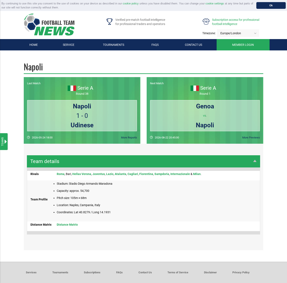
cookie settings (214, 3)
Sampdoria (161, 174)
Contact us (193, 44)
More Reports (129, 137)
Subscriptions (92, 272)
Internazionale (180, 174)
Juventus (98, 174)
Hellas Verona (81, 174)
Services (31, 272)
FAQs (155, 44)
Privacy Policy (241, 272)
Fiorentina (146, 174)
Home (33, 44)
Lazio (109, 174)
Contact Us (145, 272)
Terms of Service (177, 272)
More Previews (251, 137)
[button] (60, 7)
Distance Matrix (67, 224)
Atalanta (120, 174)
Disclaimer (210, 272)
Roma (61, 174)
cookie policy (131, 3)
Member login (243, 44)
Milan (197, 174)
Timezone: (209, 33)
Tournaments (113, 44)
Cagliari (133, 174)
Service (68, 44)
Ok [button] (271, 5)
